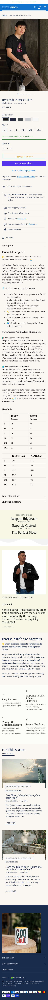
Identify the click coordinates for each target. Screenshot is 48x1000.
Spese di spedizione (26, 176)
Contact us (21, 219)
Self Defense (11, 862)
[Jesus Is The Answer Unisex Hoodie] (24, 572)
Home (4, 15)
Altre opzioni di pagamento (24, 170)
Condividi (9, 237)
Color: (7, 115)
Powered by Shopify (9, 986)
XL (23, 130)
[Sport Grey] (28, 119)
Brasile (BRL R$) (18, 978)
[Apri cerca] (35, 7)
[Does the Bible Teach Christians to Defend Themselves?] (24, 845)
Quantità (6, 143)
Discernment (27, 858)
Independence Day (14, 790)
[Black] (5, 119)
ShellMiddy (7, 103)
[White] (35, 119)
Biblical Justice (12, 858)
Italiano (4, 978)
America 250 (11, 787)
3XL (39, 130)
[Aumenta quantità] (11, 148)
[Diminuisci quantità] (4, 148)
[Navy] (13, 119)
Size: (5, 125)
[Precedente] (8, 2)
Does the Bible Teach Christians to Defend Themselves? (24, 868)
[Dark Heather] (20, 119)
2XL (30, 130)
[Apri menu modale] (45, 7)
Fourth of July (24, 787)
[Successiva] (40, 2)
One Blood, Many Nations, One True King (23, 796)
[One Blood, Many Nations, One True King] (24, 773)
